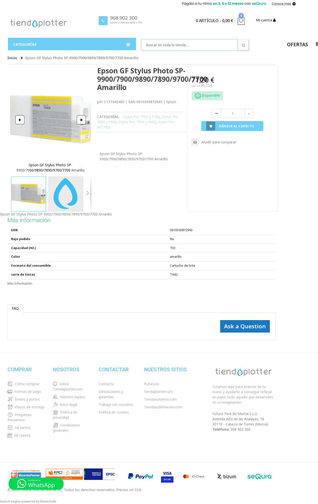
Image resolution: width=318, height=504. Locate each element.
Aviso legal (68, 404)
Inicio (12, 57)
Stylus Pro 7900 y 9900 (137, 122)
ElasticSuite (48, 501)
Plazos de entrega (29, 407)
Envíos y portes (27, 399)
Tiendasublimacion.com (163, 407)
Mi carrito (22, 427)
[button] (20, 120)
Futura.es (151, 383)
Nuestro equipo (72, 396)
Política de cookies (114, 412)
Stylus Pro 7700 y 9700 (141, 116)
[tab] (15, 308)
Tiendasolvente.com (160, 399)
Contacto (106, 383)
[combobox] (189, 45)
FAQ (15, 308)
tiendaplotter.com (158, 391)
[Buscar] (243, 45)
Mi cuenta (21, 435)
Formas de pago (27, 391)
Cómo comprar (27, 383)
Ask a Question (245, 326)
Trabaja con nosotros (116, 404)
